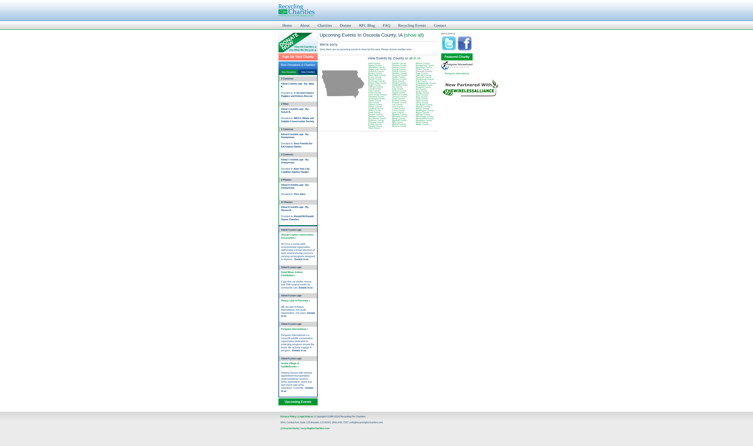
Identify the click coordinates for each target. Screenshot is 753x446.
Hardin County (398, 77)
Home (287, 25)
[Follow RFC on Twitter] (449, 50)
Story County (421, 97)
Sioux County (422, 95)
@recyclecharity (289, 428)
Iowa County (397, 89)
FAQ (386, 25)
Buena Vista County (377, 83)
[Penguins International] (457, 69)
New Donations (289, 72)
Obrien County (422, 69)
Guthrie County (399, 71)
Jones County (398, 98)
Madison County (399, 114)
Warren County (422, 108)
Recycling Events (412, 25)
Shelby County (422, 93)
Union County (422, 103)
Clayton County (375, 104)
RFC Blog (367, 25)
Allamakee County (376, 67)
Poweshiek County (424, 85)
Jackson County (399, 91)
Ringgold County (423, 87)
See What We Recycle (301, 50)
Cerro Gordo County (377, 95)
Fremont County (399, 65)
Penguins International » (294, 329)
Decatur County (375, 114)
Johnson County (399, 97)
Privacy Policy (288, 416)
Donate (345, 25)
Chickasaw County (376, 98)
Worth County (422, 122)
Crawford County (375, 108)
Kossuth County (399, 102)
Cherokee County (376, 97)
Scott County (421, 91)
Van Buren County (424, 105)
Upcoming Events (298, 401)
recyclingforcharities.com (315, 428)
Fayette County (375, 126)
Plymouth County (423, 77)
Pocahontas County (425, 79)
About (305, 25)
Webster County (423, 114)
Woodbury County (424, 120)
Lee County (397, 104)
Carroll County (374, 89)
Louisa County (398, 108)
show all (414, 35)
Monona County (399, 126)
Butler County (374, 85)
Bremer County (375, 79)
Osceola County (424, 71)
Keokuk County (399, 100)
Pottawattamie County (426, 83)
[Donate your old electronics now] (298, 39)
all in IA (415, 58)
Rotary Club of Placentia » (295, 300)
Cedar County (374, 93)
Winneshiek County (424, 118)
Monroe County (423, 63)
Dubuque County (376, 122)
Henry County (398, 81)
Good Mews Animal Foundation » (291, 274)
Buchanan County (376, 81)
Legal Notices (306, 416)
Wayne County (422, 112)
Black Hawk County (377, 75)
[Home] (296, 10)
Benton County (375, 73)
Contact (440, 25)
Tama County (422, 99)
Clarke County (374, 100)
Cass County (374, 91)
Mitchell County (399, 124)
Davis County (374, 112)
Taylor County (422, 101)
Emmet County (375, 124)
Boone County (374, 77)
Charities (324, 25)
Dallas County (374, 110)
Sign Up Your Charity (298, 56)
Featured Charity (457, 56)
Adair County (374, 63)
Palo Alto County (423, 75)
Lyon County (398, 112)
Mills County (397, 122)
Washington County (425, 110)
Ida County (397, 87)
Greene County (399, 67)
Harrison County (399, 79)
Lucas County (398, 110)
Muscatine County (424, 67)
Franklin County (399, 63)
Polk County (421, 81)
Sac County (421, 89)
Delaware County (376, 116)
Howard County (399, 83)
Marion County (398, 118)
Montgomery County (425, 65)
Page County (422, 73)
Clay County (373, 102)
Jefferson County (399, 95)
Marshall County (399, 120)
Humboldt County (400, 85)
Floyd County (374, 128)
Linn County (397, 106)
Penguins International (457, 73)
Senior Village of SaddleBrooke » (290, 365)
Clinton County (375, 106)
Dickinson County (376, 120)
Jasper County (398, 93)
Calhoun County (375, 87)
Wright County (422, 124)
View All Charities (304, 47)
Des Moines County (377, 118)
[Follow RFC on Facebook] (465, 50)
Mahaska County (399, 116)
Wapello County (423, 107)
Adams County (375, 65)
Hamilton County (399, 73)
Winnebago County (424, 116)
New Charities (308, 72)
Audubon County (376, 71)
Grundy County (399, 69)
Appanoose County (377, 69)
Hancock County (399, 75)
